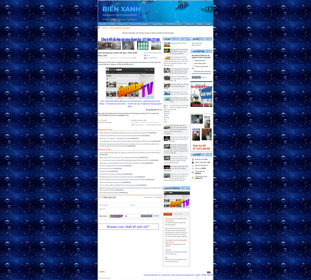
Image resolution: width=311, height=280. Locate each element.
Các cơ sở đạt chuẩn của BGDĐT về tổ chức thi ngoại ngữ (118, 185)
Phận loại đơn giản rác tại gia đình (110, 182)
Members (200, 24)
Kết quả (204, 77)
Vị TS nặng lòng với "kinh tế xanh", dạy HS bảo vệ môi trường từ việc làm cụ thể (125, 141)
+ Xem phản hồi (147, 197)
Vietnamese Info (122, 24)
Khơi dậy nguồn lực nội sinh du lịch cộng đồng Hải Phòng (176, 86)
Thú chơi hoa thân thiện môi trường (111, 166)
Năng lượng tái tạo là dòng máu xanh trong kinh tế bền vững (119, 157)
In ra (148, 55)
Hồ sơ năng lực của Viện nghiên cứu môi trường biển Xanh (179, 100)
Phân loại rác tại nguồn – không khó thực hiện (114, 138)
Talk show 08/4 (104, 171)
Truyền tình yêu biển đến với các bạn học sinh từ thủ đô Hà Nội (120, 136)
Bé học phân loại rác (106, 168)
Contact (207, 24)
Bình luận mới (178, 214)
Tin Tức (104, 28)
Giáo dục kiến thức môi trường (120, 28)
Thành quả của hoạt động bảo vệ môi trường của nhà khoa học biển (121, 163)
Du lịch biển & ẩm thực (174, 24)
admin (134, 58)
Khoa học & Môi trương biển (139, 24)
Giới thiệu (112, 24)
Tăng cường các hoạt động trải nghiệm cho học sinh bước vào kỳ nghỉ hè (123, 133)
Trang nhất (192, 278)
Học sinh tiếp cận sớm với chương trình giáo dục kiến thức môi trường (122, 179)
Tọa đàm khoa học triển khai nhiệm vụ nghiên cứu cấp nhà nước (179, 107)
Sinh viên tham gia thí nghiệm (109, 193)
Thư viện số (189, 24)
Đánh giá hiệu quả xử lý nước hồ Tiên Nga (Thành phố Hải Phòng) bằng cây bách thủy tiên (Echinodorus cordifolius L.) (175, 129)
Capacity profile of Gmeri (178, 43)
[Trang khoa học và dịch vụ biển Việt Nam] (155, 13)
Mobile (113, 278)
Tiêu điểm (168, 214)
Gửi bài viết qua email (154, 53)
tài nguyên (108, 122)
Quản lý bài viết (197, 43)
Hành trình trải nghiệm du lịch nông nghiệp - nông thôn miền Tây (179, 79)
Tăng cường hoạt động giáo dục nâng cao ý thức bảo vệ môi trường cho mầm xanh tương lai (129, 153)
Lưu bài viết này (152, 58)
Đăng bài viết (196, 45)
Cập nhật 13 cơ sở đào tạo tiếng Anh (111, 174)
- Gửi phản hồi (158, 197)
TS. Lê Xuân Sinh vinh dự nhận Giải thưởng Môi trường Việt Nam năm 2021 (124, 160)
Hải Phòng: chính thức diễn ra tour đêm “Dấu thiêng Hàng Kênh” (176, 168)
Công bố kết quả (157, 24)
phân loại (101, 122)
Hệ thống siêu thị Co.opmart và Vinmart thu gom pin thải (117, 177)
